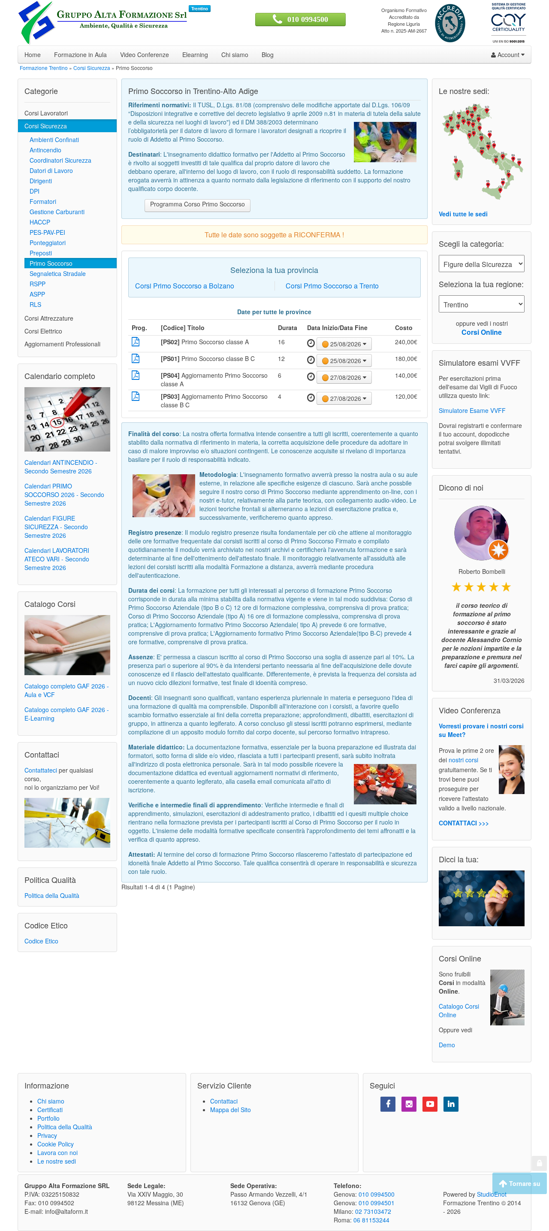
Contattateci (40, 770)
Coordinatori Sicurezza (57, 160)
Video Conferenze (144, 54)
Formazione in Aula (80, 54)
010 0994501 (377, 1202)
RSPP (34, 283)
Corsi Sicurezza (45, 125)
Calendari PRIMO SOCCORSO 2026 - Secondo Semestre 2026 (64, 494)
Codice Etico (41, 941)
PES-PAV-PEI (44, 232)
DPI (31, 191)
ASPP (34, 294)
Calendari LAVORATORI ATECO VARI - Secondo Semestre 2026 (56, 559)
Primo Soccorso (48, 263)
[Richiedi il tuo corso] (67, 822)
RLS (32, 304)
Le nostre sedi (56, 1161)
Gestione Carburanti (54, 211)
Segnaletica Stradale (55, 273)
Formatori (40, 201)
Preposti (38, 253)
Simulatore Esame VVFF (472, 410)
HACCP (37, 222)
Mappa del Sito (230, 1109)
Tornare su (523, 1183)
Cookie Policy (55, 1144)
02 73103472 (373, 1211)
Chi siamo (234, 54)
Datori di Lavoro (48, 170)
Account (508, 54)
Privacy (47, 1135)
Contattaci (224, 1101)
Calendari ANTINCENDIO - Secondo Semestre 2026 (60, 466)
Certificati (50, 1109)
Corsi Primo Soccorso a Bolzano (184, 286)
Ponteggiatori (45, 242)
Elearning (195, 54)
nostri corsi (463, 760)
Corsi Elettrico (43, 331)
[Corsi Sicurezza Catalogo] (67, 644)
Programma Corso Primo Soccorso (197, 204)
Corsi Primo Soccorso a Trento (332, 286)
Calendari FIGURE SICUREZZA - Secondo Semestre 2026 (56, 527)
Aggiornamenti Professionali (62, 344)
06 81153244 (371, 1220)
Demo (447, 1044)
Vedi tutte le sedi (463, 213)
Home (32, 54)
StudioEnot (492, 1194)
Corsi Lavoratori (46, 113)
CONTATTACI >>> (464, 823)
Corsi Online (482, 332)
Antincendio (42, 150)
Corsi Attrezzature (48, 318)
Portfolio (48, 1118)
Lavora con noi (57, 1152)
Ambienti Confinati (51, 139)
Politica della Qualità (51, 895)
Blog (268, 54)
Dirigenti (38, 180)
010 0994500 (307, 19)
